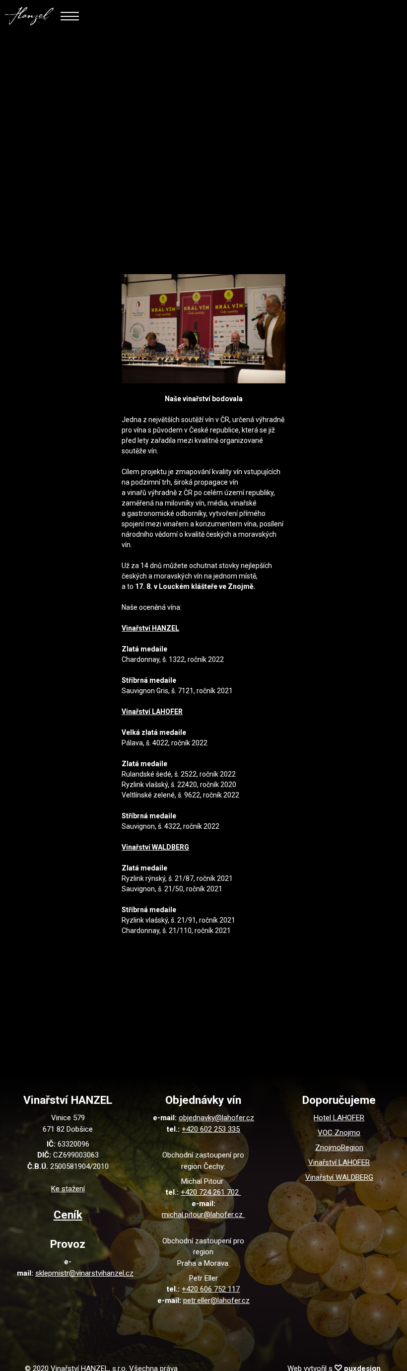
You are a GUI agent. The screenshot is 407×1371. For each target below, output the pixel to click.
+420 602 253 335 (211, 1129)
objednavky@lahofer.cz (216, 1117)
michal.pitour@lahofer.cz (203, 1214)
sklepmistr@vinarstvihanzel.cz (84, 1273)
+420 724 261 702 (211, 1192)
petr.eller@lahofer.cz (216, 1300)
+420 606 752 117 (211, 1289)
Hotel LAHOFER (339, 1117)
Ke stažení (68, 1188)
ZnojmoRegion (339, 1147)
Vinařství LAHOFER (339, 1162)
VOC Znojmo (339, 1132)
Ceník (68, 1214)
